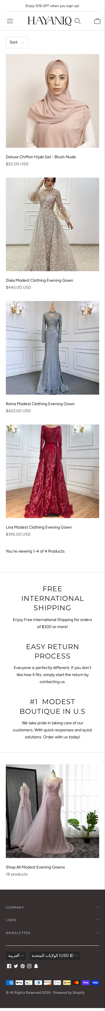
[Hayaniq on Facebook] (9, 966)
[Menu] (10, 21)
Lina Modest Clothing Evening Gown (39, 527)
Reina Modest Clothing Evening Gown (40, 403)
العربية (14, 955)
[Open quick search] (78, 21)
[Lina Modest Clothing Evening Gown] (52, 471)
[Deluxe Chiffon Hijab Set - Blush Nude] (52, 101)
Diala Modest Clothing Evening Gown (39, 280)
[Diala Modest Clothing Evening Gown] (52, 224)
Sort (14, 42)
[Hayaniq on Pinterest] (22, 966)
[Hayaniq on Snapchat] (36, 966)
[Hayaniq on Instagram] (29, 966)
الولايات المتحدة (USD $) (53, 955)
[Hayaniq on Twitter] (16, 966)
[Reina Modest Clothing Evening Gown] (52, 348)
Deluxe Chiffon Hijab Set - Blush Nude (41, 156)
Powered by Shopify (69, 993)
